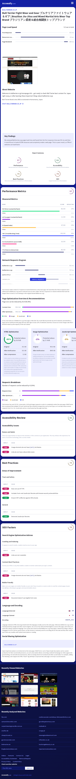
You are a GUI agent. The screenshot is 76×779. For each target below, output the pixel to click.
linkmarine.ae (5, 744)
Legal (27, 755)
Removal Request (25, 758)
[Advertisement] (38, 51)
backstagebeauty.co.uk (46, 744)
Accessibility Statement (9, 758)
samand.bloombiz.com (9, 722)
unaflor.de (4, 731)
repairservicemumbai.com (47, 749)
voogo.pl (42, 731)
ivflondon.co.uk (44, 740)
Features (11, 755)
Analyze (29, 768)
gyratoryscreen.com (8, 740)
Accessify (9, 3)
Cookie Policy (17, 761)
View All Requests (38, 279)
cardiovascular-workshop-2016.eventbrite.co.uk (55, 717)
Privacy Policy (6, 761)
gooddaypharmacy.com (47, 722)
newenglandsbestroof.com (48, 735)
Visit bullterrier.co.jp (11, 104)
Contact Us (19, 755)
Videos (3, 755)
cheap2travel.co (6, 735)
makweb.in (42, 726)
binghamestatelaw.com (9, 749)
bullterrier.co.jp (9, 10)
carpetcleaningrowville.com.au (11, 726)
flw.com (4, 717)
